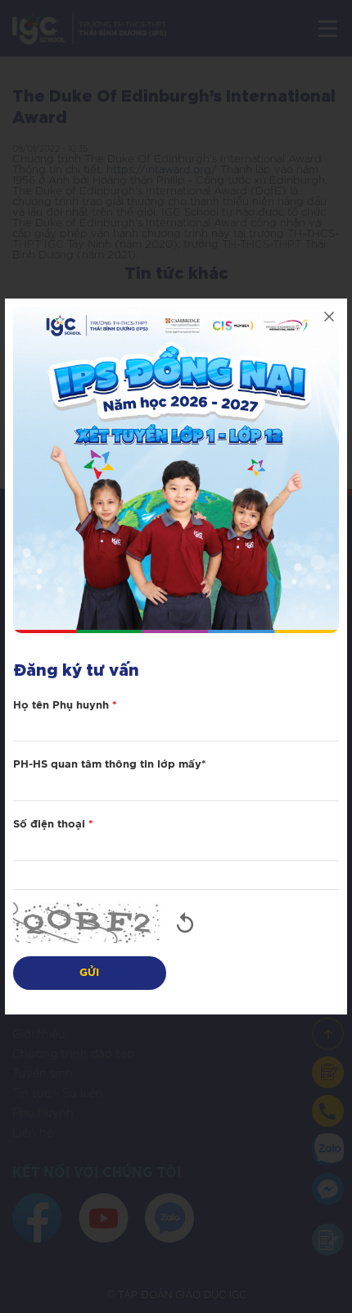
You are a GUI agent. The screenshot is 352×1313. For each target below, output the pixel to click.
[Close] (329, 317)
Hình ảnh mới (185, 922)
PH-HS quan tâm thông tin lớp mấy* (109, 764)
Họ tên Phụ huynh (65, 705)
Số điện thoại (53, 824)
